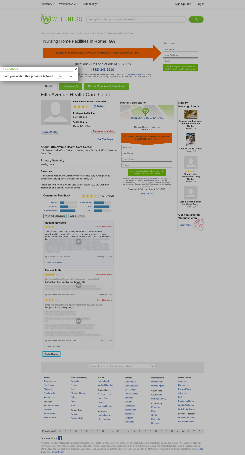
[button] (60, 76)
